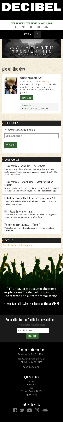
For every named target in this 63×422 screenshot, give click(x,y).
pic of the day (35, 109)
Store (31, 381)
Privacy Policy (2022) (31, 391)
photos (26, 109)
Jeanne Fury (44, 81)
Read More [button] (26, 97)
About (27, 34)
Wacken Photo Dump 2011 (31, 77)
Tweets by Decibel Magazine (17, 245)
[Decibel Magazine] (31, 6)
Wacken (44, 109)
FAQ (31, 388)
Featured (27, 106)
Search (38, 37)
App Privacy (31, 394)
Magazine (31, 385)
